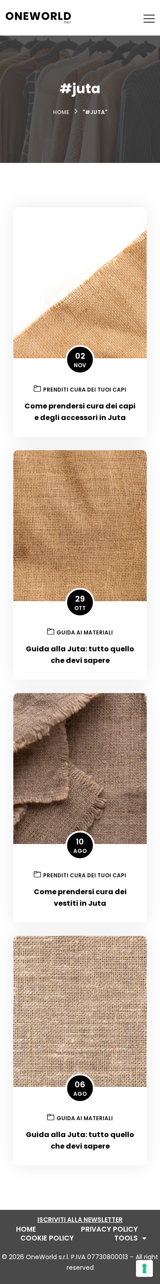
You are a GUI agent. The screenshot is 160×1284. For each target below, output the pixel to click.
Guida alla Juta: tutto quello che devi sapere (80, 655)
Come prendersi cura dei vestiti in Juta (80, 897)
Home (61, 112)
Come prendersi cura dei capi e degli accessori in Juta (80, 412)
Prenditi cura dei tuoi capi (84, 389)
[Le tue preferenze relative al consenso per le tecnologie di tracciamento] (144, 1268)
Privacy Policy (109, 1229)
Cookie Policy (47, 1238)
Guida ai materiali (84, 632)
